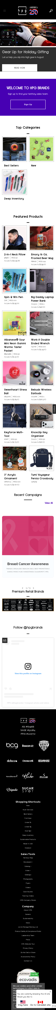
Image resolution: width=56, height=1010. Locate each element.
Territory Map (28, 858)
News (28, 923)
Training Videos (28, 896)
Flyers (28, 883)
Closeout (28, 848)
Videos (28, 887)
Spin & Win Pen (13, 297)
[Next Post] (33, 588)
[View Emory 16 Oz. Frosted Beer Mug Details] (41, 238)
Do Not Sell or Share (28, 952)
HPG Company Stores (28, 900)
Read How (19, 68)
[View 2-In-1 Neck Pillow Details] (14, 238)
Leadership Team (28, 935)
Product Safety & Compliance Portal (28, 931)
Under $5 (28, 827)
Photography (28, 879)
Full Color (27, 818)
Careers (28, 914)
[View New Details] (41, 149)
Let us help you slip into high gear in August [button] (23, 57)
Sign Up (28, 104)
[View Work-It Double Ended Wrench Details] (41, 323)
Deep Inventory (14, 198)
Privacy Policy (28, 948)
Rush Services (28, 810)
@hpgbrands (33, 627)
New (33, 165)
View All (49, 503)
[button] (28, 49)
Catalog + (28, 866)
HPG (9, 703)
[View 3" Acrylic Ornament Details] (14, 458)
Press (28, 940)
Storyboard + (28, 862)
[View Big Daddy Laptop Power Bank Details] (41, 280)
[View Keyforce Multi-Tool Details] (14, 415)
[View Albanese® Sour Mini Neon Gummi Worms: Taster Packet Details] (14, 323)
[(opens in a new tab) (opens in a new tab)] (28, 980)
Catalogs (28, 875)
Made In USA (28, 844)
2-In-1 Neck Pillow (14, 254)
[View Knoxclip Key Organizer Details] (41, 415)
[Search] (51, 10)
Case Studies (28, 892)
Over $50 (28, 831)
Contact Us (28, 961)
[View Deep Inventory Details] (14, 182)
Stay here (23, 1005)
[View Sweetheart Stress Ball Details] (14, 373)
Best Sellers (11, 165)
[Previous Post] (22, 588)
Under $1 (28, 822)
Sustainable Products (28, 839)
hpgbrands (18, 703)
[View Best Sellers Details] (14, 149)
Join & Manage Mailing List (28, 927)
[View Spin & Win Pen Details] (14, 280)
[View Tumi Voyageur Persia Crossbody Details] (41, 458)
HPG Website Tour (28, 944)
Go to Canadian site (40, 1005)
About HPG (28, 910)
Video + (28, 870)
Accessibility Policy (28, 957)
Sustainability (28, 918)
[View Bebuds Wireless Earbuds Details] (41, 373)
